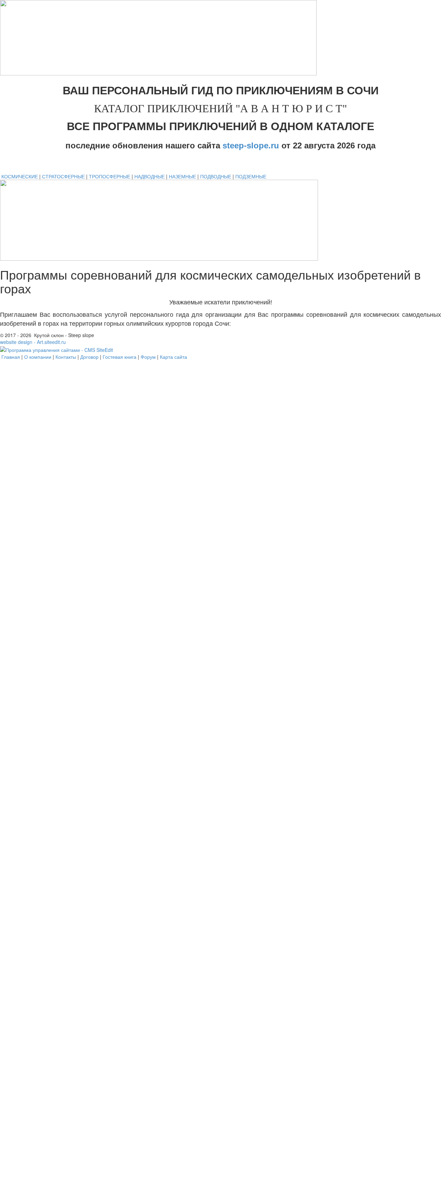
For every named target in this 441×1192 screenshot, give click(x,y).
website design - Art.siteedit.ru (33, 341)
